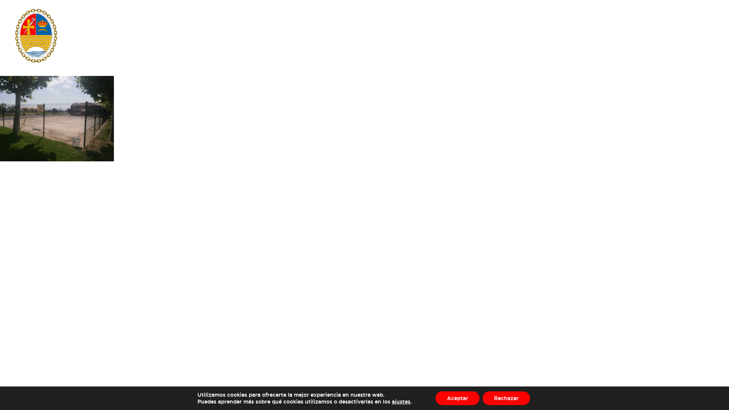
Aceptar (457, 398)
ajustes (401, 401)
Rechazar (506, 398)
